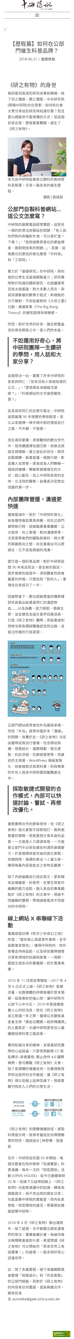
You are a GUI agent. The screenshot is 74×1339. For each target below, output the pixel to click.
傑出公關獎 (34, 1021)
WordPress (38, 760)
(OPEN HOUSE (24, 1175)
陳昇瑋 (59, 596)
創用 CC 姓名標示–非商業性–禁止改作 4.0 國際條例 (36, 1057)
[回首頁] (37, 5)
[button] (37, 15)
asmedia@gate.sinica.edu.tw (36, 1299)
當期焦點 (48, 59)
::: (5, 29)
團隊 (39, 620)
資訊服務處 (48, 772)
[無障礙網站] (61, 1336)
